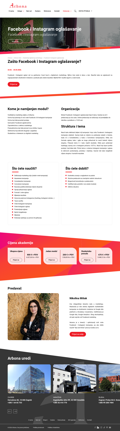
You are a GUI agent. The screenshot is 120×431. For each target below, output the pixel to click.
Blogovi (45, 420)
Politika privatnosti (38, 427)
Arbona (10, 58)
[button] (9, 411)
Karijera (37, 11)
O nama (11, 11)
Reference (47, 11)
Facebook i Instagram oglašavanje (54, 58)
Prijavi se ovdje (78, 334)
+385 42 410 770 (60, 402)
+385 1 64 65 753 (15, 402)
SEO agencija (72, 420)
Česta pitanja (61, 420)
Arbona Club (17, 58)
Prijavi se (15, 41)
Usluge (19, 11)
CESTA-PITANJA (84, 11)
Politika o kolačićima (54, 427)
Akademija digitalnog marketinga (32, 58)
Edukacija (66, 11)
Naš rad (29, 11)
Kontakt (57, 11)
